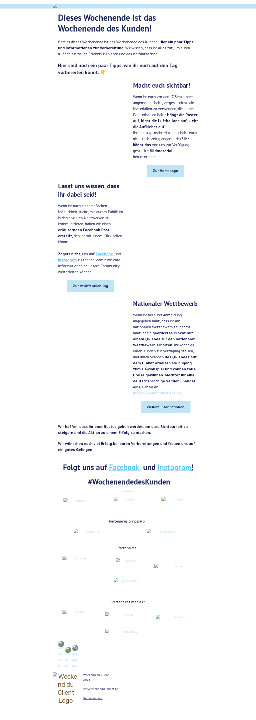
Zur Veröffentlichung (90, 286)
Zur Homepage (165, 171)
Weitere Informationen (165, 407)
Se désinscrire (92, 698)
